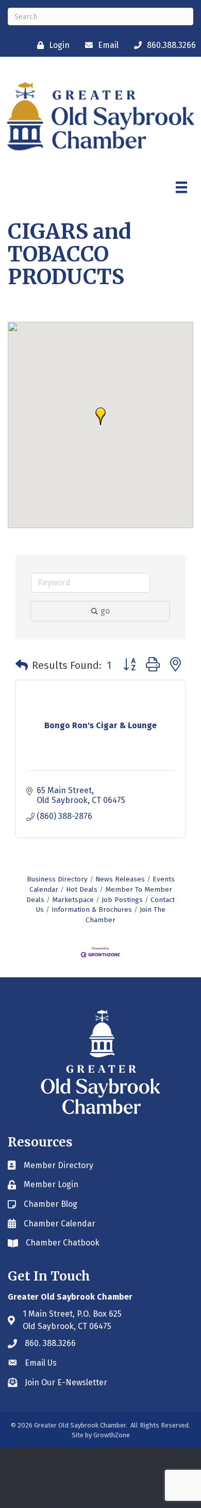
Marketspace (73, 899)
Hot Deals (81, 889)
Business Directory (57, 879)
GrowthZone (111, 1435)
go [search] (105, 611)
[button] (100, 416)
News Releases (120, 879)
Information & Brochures (92, 909)
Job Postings (122, 899)
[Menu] (181, 187)
